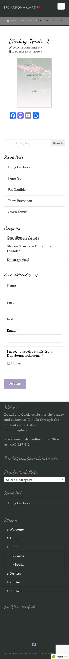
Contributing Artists (23, 237)
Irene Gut (15, 178)
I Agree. (16, 363)
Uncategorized (18, 260)
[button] (61, 6)
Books (19, 564)
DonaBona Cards (17, 414)
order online (30, 439)
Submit (15, 383)
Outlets (15, 573)
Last (10, 319)
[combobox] (34, 479)
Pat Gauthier (17, 189)
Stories (14, 582)
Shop (13, 547)
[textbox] (34, 479)
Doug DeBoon (19, 167)
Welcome (16, 529)
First (10, 302)
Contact (15, 591)
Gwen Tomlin (18, 212)
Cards (19, 556)
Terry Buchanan (20, 201)
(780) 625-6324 (19, 444)
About (14, 538)
